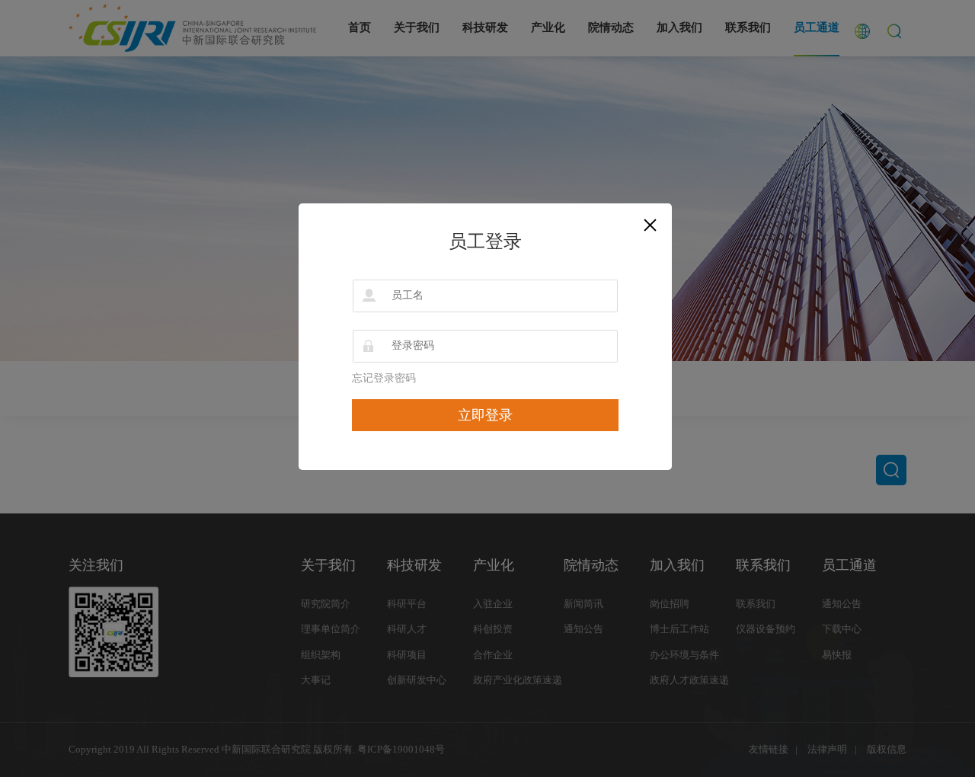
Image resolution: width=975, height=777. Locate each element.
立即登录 (485, 415)
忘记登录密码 (384, 378)
